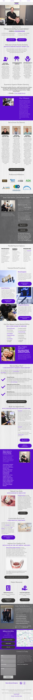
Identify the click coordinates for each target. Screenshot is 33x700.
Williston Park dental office (22, 204)
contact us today (21, 434)
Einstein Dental (16, 694)
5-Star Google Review (19, 93)
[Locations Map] (24, 638)
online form (28, 219)
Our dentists (20, 410)
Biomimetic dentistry (21, 495)
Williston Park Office (8, 631)
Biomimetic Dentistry (11, 328)
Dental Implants (10, 333)
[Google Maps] (21, 683)
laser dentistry (3, 372)
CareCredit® (29, 250)
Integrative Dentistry (10, 335)
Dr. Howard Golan (16, 371)
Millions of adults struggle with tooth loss (13, 547)
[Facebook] (24, 683)
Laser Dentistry (10, 338)
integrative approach (27, 207)
